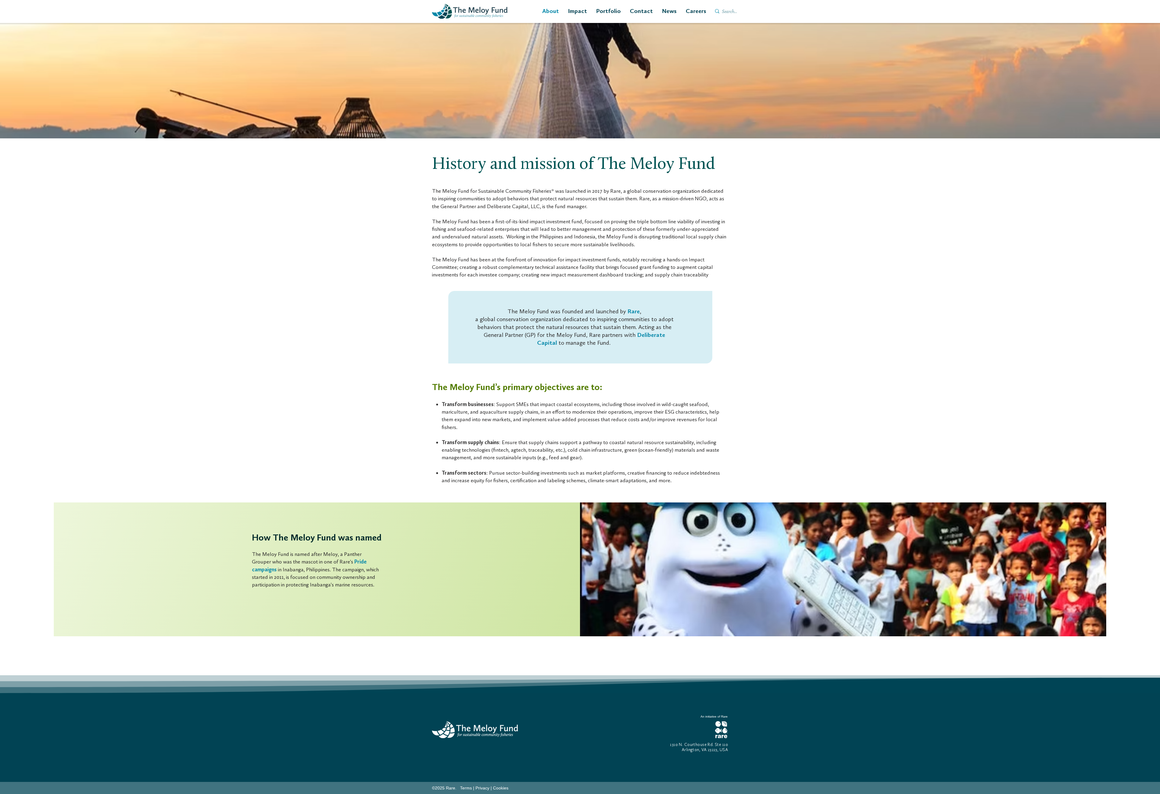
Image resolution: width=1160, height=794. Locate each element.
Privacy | (484, 788)
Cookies (500, 788)
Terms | (467, 788)
